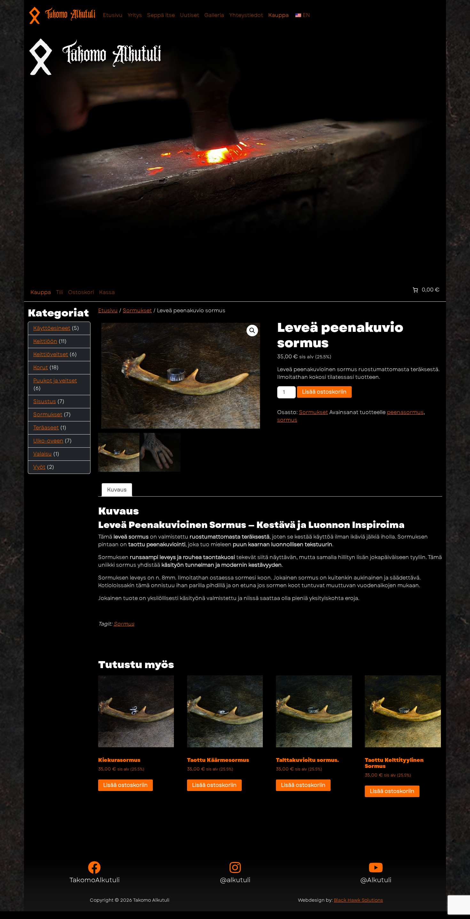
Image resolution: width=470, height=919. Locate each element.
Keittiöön (45, 341)
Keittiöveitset (50, 354)
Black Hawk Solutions (358, 900)
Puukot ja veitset (55, 380)
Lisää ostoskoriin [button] (125, 785)
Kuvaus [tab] (117, 489)
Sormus (124, 623)
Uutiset (189, 15)
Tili (59, 292)
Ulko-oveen (48, 440)
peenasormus (405, 412)
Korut (40, 367)
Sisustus (44, 401)
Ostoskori (81, 292)
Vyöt (39, 467)
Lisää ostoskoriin (324, 392)
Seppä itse (161, 15)
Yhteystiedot (246, 15)
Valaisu (42, 454)
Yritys (135, 15)
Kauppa (278, 15)
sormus (287, 420)
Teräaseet (46, 427)
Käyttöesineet (51, 328)
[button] (252, 330)
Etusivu (112, 15)
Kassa (107, 292)
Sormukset (47, 414)
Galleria (214, 15)
